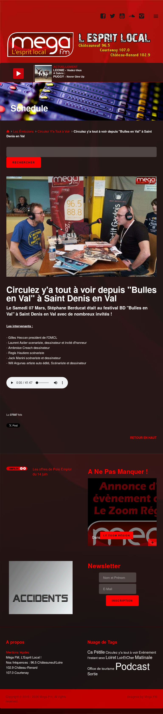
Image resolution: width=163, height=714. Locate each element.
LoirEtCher (125, 657)
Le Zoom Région (116, 535)
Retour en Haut (143, 437)
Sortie (92, 674)
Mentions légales (17, 652)
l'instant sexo (96, 657)
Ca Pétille (96, 652)
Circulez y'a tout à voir (122, 652)
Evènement (147, 652)
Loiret (111, 657)
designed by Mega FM (142, 696)
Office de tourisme (100, 668)
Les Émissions (23, 131)
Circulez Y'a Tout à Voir (54, 131)
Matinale (143, 657)
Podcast (132, 666)
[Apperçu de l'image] (81, 226)
